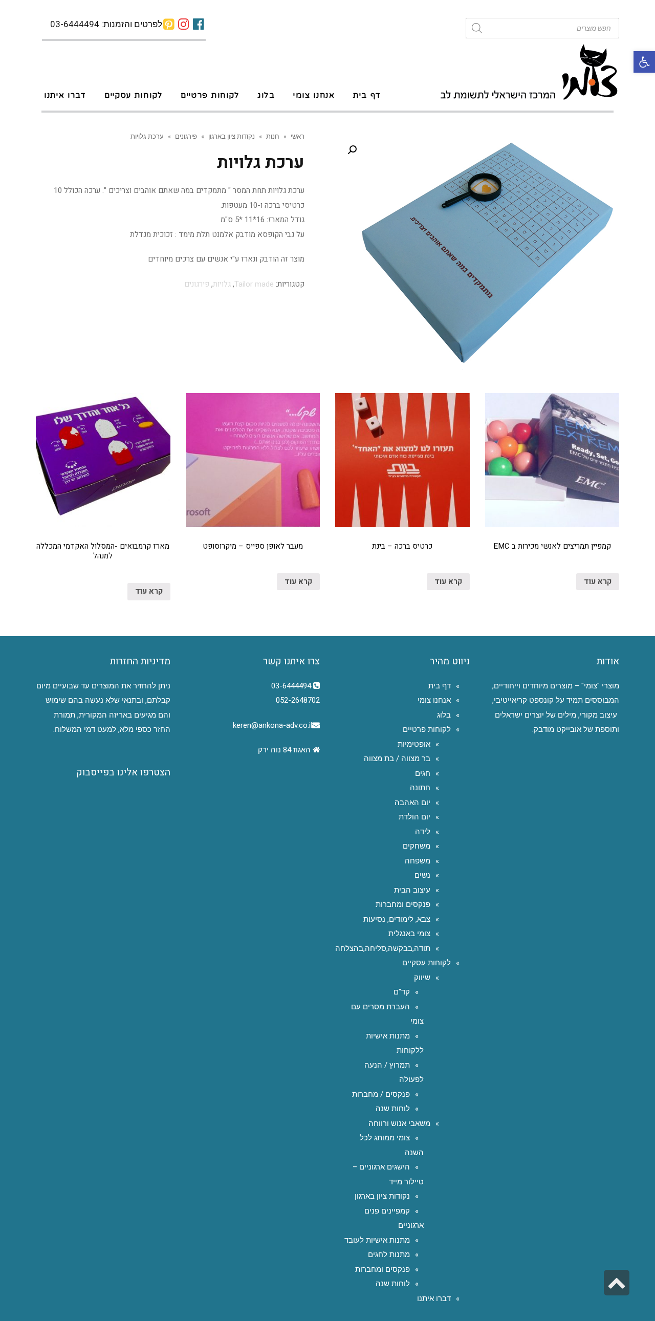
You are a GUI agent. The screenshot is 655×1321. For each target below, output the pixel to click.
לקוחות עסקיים (426, 962)
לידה (422, 831)
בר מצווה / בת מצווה (397, 758)
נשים (422, 875)
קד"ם (402, 992)
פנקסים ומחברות (403, 904)
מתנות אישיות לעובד (377, 1240)
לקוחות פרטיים (427, 729)
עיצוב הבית (412, 890)
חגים (422, 773)
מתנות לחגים (389, 1254)
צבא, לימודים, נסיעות (396, 919)
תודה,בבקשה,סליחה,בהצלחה (382, 948)
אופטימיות (414, 744)
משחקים (416, 846)
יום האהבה (412, 802)
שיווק (422, 977)
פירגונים (186, 136)
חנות (272, 136)
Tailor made (254, 284)
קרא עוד (598, 581)
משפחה (417, 860)
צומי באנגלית (409, 933)
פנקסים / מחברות (381, 1094)
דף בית (439, 685)
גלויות (222, 284)
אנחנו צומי (434, 700)
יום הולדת (414, 816)
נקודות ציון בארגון (231, 136)
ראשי (297, 136)
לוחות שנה (393, 1108)
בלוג (444, 715)
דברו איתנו (434, 1298)
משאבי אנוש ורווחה (399, 1123)
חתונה (420, 787)
